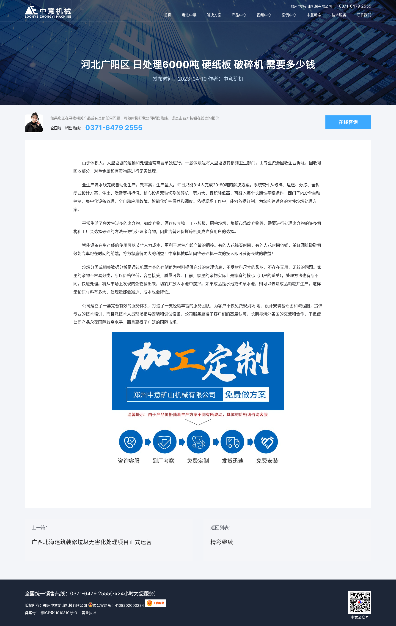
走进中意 (189, 15)
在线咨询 (348, 122)
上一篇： (92, 535)
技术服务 (339, 15)
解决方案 (214, 15)
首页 (167, 15)
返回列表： (221, 535)
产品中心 (239, 15)
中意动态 (314, 15)
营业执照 (89, 612)
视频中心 (264, 15)
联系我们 (364, 15)
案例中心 (289, 15)
